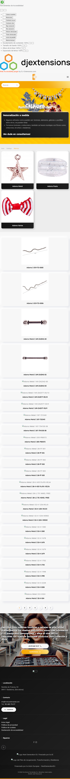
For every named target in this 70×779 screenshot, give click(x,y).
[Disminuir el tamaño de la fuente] (23, 46)
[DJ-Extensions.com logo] (35, 62)
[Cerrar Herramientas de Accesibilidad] (5, 10)
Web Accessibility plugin (9, 71)
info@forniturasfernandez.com (10, 701)
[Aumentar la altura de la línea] (24, 48)
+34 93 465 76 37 (33, 646)
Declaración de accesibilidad (12, 730)
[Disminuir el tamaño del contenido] (30, 43)
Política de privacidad (9, 725)
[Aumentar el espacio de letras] (27, 51)
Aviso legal (5, 722)
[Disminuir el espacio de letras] (24, 51)
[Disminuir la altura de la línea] (21, 48)
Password (39, 774)
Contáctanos (33, 652)
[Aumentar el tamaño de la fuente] (26, 46)
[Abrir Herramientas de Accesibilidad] (2, 2)
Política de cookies (8, 727)
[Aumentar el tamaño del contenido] (32, 43)
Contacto (10, 709)
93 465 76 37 (10, 704)
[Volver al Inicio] (35, 77)
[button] (68, 77)
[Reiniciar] (1, 10)
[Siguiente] (50, 608)
